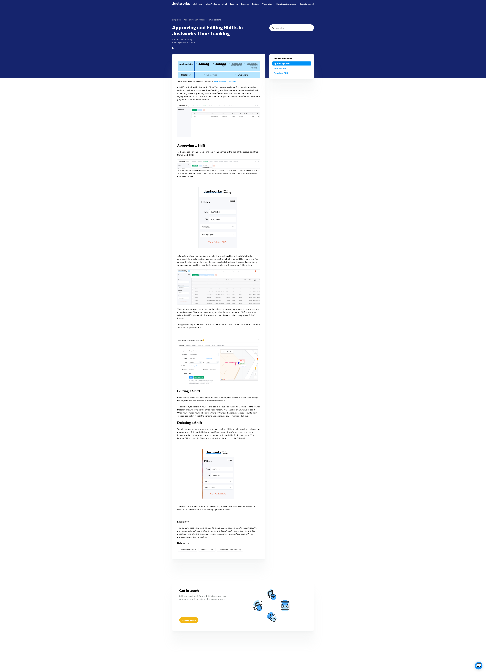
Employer (234, 4)
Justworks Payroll (187, 549)
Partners (255, 4)
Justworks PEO (207, 549)
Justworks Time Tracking (229, 549)
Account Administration (195, 19)
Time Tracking (214, 19)
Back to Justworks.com (286, 4)
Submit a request (307, 4)
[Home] (181, 3)
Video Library (267, 4)
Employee (245, 4)
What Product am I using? (216, 4)
